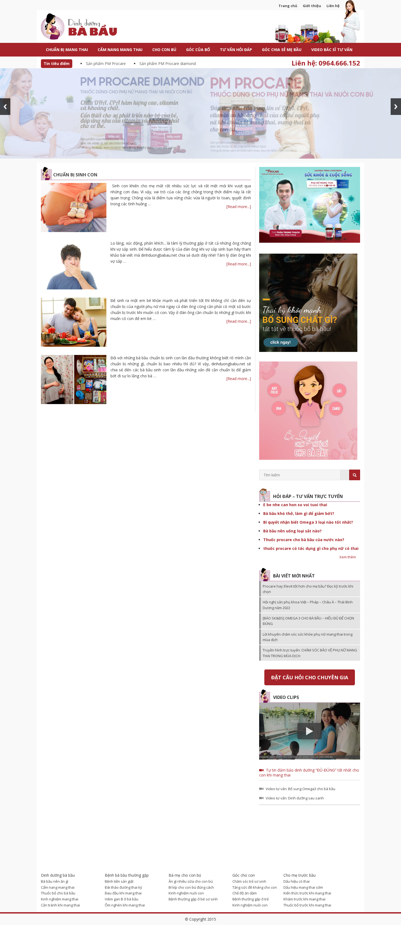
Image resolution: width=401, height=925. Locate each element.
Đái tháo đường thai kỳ (123, 887)
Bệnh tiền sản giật (119, 881)
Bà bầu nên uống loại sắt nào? (292, 530)
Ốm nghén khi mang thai (125, 905)
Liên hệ (333, 5)
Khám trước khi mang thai (304, 899)
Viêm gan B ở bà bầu (121, 899)
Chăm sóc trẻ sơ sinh (249, 881)
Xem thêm (347, 557)
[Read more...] (238, 206)
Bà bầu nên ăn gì (54, 881)
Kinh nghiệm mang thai (59, 899)
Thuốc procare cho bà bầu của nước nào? (303, 539)
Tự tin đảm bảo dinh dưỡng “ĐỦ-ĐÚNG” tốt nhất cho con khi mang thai (309, 772)
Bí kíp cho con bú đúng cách (191, 887)
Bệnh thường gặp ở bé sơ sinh (193, 899)
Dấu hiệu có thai (296, 881)
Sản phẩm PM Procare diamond (167, 63)
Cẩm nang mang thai (57, 887)
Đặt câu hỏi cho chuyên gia (309, 677)
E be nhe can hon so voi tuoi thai (295, 504)
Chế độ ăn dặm (244, 893)
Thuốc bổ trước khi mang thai (307, 905)
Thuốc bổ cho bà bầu (58, 893)
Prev (5, 106)
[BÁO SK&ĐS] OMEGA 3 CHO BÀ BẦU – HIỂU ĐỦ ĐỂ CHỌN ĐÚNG (308, 621)
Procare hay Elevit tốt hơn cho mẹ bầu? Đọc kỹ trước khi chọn (308, 589)
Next (396, 106)
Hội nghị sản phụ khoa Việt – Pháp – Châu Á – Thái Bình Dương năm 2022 (308, 605)
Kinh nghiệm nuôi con (186, 893)
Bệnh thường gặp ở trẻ (250, 899)
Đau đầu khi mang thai (123, 893)
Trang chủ (288, 5)
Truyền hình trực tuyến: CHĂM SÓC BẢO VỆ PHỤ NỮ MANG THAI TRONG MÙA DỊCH (310, 653)
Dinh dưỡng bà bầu (91, 27)
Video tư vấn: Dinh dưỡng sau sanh (295, 798)
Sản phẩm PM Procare (106, 63)
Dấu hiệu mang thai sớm (303, 887)
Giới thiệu (312, 5)
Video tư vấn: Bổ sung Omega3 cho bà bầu (300, 788)
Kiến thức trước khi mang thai (307, 893)
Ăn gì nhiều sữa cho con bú (191, 881)
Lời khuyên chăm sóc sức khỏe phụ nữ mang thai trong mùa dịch (307, 637)
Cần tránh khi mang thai (60, 905)
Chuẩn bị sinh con (75, 175)
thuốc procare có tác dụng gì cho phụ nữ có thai (310, 548)
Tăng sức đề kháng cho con (254, 887)
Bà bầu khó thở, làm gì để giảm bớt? (298, 513)
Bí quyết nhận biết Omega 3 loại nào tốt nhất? (308, 522)
